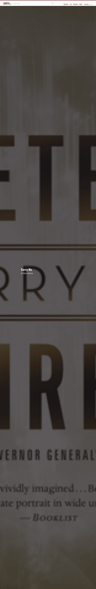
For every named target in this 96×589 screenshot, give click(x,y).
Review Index (75, 4)
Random (80, 4)
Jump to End (86, 4)
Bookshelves (66, 4)
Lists (71, 4)
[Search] (52, 3)
